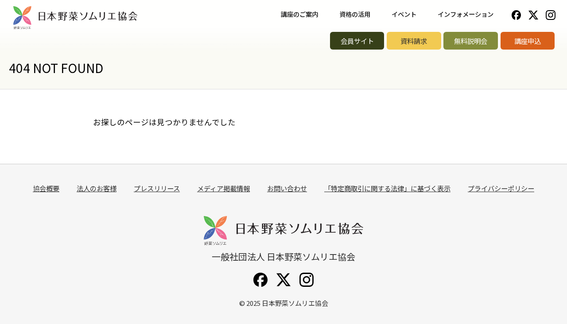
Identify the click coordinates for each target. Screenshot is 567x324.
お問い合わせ (287, 188)
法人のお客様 (97, 188)
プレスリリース (157, 188)
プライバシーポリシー (501, 188)
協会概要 (46, 188)
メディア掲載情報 (223, 188)
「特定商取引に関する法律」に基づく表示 (387, 188)
